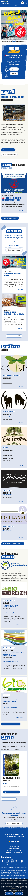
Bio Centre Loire (8, 651)
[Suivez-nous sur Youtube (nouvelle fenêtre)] (12, 861)
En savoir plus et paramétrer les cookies (14, 890)
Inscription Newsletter (15, 250)
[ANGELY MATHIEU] (14, 437)
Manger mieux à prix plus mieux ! (12, 275)
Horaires (14, 73)
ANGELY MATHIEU (8, 450)
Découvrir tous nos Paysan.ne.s (11, 724)
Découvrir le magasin (8, 149)
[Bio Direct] (14, 685)
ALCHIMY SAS (7, 378)
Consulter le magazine (12, 792)
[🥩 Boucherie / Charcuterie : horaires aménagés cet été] (14, 183)
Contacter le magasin (10, 154)
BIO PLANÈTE (6, 529)
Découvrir (22, 386)
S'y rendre (14, 69)
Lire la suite (21, 210)
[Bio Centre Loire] (14, 638)
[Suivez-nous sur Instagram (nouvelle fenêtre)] (16, 861)
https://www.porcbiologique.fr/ (10, 707)
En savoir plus (20, 625)
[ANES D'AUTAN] (14, 401)
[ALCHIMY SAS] (14, 365)
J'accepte (18, 893)
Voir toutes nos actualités (14, 336)
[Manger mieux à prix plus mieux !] (14, 263)
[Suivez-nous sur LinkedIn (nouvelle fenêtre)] (7, 861)
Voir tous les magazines (9, 799)
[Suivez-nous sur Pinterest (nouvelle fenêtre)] (21, 861)
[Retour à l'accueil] (4, 2)
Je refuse (9, 893)
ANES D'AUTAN (7, 414)
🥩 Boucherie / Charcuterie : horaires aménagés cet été (12, 199)
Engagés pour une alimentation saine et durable (14, 313)
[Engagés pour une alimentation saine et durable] (14, 301)
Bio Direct (6, 698)
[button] (2, 26)
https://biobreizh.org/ (8, 613)
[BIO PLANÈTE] (14, 516)
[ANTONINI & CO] (14, 479)
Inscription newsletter (15, 823)
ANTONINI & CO (7, 493)
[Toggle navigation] (26, 3)
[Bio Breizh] (14, 591)
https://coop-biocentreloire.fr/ (10, 661)
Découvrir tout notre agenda (10, 218)
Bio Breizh (6, 603)
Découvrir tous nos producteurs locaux (12, 543)
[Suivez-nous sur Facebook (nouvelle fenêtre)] (2, 861)
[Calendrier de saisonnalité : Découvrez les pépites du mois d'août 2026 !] (14, 26)
